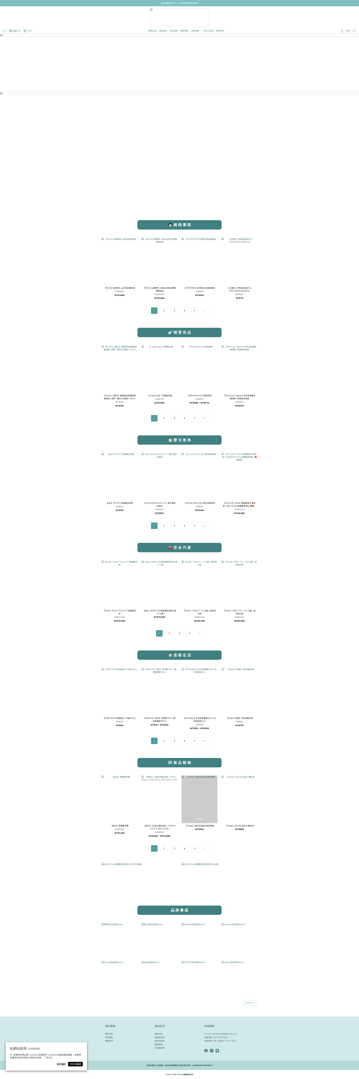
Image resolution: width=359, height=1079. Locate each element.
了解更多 (48, 1057)
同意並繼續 (75, 1064)
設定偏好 (61, 1064)
